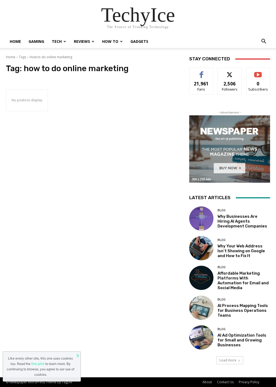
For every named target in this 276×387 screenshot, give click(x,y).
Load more (227, 360)
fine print (37, 364)
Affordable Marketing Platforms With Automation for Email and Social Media (243, 280)
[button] (263, 41)
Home (15, 41)
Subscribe (258, 72)
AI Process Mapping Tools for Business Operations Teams (243, 310)
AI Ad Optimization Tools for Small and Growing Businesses (242, 340)
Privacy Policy (249, 382)
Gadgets (139, 41)
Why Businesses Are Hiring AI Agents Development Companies (242, 221)
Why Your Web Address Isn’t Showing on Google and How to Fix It (241, 251)
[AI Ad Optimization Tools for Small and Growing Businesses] (201, 337)
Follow (229, 72)
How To (110, 41)
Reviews (82, 41)
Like (201, 72)
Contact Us (225, 382)
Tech (57, 41)
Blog (222, 210)
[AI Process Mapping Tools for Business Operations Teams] (201, 308)
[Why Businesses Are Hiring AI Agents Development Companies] (201, 218)
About (207, 382)
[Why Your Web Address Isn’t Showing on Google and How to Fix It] (201, 248)
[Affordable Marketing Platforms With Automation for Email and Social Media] (201, 278)
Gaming (36, 41)
